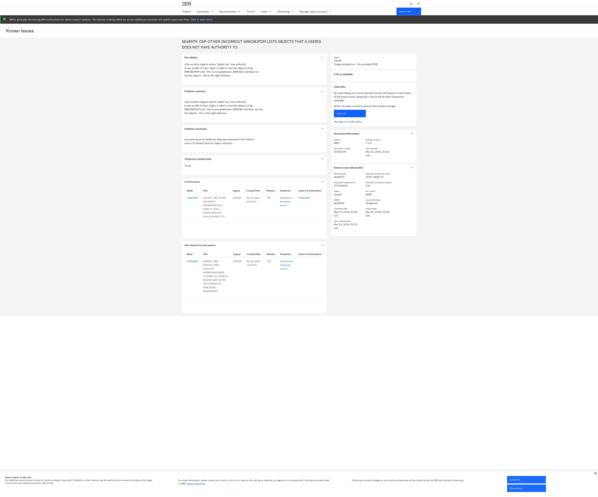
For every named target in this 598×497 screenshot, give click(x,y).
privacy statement (196, 483)
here (461, 480)
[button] (596, 473)
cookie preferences (230, 480)
